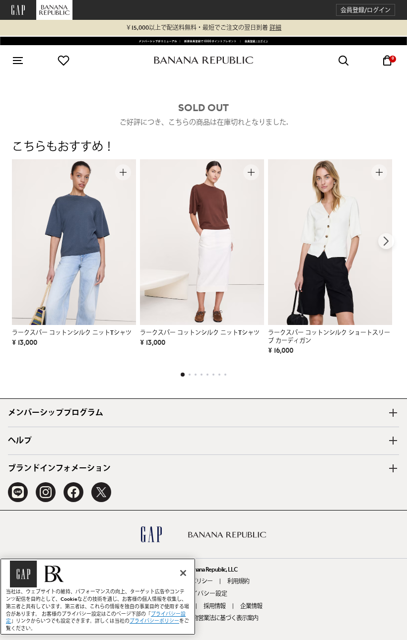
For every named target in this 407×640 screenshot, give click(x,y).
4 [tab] (202, 375)
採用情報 (214, 606)
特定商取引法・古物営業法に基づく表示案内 (203, 618)
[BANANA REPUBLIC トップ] (203, 60)
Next (386, 241)
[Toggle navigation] (18, 60)
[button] (366, 10)
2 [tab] (190, 375)
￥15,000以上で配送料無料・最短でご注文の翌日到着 (203, 28)
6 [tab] (213, 375)
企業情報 (251, 606)
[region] (98, 596)
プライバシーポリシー (154, 621)
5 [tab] (207, 375)
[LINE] (18, 492)
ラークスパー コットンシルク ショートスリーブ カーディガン (329, 337)
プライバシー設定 (203, 594)
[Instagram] (46, 492)
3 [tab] (196, 375)
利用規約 (238, 581)
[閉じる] (183, 573)
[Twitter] (101, 492)
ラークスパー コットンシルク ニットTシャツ (72, 333)
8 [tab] (225, 375)
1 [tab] (183, 375)
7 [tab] (219, 375)
